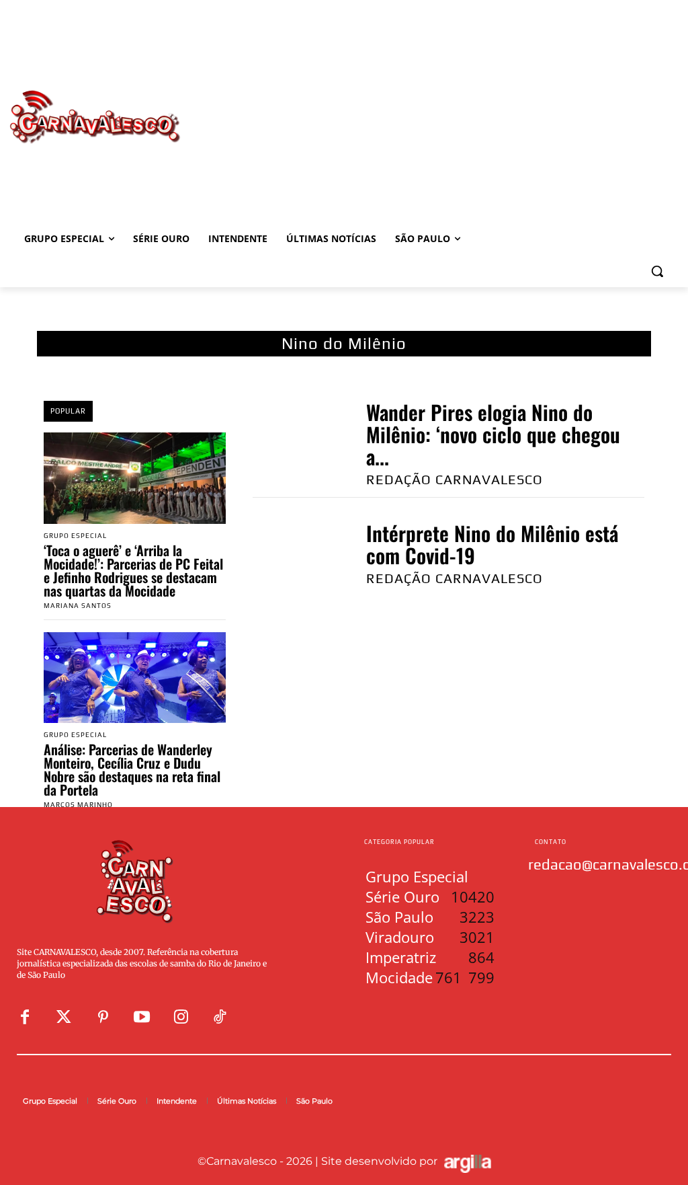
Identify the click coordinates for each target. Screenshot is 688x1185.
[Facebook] (25, 1017)
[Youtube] (142, 1017)
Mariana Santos (78, 605)
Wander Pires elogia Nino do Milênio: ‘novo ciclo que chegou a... (493, 434)
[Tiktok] (220, 1017)
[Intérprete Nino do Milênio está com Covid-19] (296, 553)
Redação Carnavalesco (454, 479)
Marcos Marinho (78, 804)
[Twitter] (64, 1017)
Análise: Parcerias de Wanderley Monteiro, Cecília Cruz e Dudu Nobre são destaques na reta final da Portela (132, 769)
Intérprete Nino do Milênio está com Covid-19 (492, 544)
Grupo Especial (75, 536)
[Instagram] (181, 1017)
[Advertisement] (423, 103)
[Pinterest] (103, 1017)
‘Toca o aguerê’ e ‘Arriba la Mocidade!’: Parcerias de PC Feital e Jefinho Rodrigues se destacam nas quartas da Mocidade (133, 570)
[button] (657, 271)
